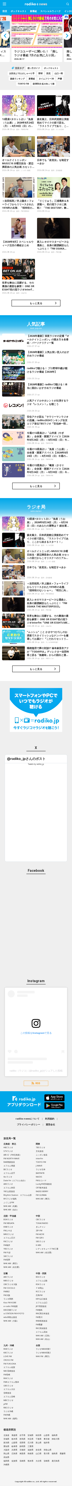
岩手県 (22, 1435)
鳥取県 (22, 1453)
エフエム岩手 (9, 1173)
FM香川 (39, 1317)
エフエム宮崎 (9, 1396)
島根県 (30, 1453)
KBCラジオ (8, 1352)
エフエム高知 (41, 1332)
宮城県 (30, 1435)
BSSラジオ (40, 1277)
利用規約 (49, 1118)
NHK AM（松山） (43, 1339)
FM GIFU (40, 1237)
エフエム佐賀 (9, 1367)
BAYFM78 (40, 1173)
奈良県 (38, 1449)
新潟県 (6, 1442)
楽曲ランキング (17, 78)
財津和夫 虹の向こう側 (43, 83)
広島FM (39, 1295)
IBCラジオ (7, 1169)
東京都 (46, 1439)
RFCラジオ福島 (10, 1198)
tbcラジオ (7, 1176)
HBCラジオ (8, 1147)
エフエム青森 (9, 1165)
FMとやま (7, 1230)
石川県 (30, 1442)
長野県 (22, 1442)
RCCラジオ (40, 1291)
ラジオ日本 (40, 1169)
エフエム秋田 (9, 1187)
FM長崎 (6, 1374)
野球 (40, 73)
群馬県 (22, 1439)
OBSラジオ (8, 1385)
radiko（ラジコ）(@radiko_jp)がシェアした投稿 (36, 1070)
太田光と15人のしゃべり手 (22, 73)
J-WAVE (39, 1165)
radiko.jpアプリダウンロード (36, 1101)
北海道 (6, 1435)
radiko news (36, 4)
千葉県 (38, 1439)
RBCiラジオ (8, 1407)
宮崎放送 (7, 1392)
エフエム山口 (41, 1302)
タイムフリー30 (46, 78)
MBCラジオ (8, 1400)
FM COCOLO (9, 1288)
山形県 (46, 1435)
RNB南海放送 (41, 1320)
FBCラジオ (8, 1241)
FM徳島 (39, 1310)
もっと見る (36, 303)
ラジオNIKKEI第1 (43, 1349)
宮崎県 (46, 1460)
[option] (36, 38)
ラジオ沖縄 (8, 1411)
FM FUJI (6, 1252)
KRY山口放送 (41, 1298)
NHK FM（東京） (43, 1356)
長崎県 (22, 1460)
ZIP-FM (39, 1230)
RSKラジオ (40, 1284)
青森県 (14, 1435)
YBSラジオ (8, 1248)
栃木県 (14, 1439)
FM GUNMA (41, 1195)
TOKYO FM (23, 83)
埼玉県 (30, 1439)
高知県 (6, 1457)
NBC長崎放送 (9, 1371)
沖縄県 (6, 1464)
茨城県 (6, 1439)
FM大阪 (6, 1295)
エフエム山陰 (41, 1280)
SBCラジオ (8, 1256)
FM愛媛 (39, 1324)
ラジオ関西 (8, 1298)
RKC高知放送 (41, 1328)
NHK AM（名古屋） (12, 1267)
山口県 (38, 1453)
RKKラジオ (8, 1378)
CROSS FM (8, 1360)
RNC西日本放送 (42, 1313)
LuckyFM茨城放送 (44, 1184)
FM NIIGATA (8, 1223)
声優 (60, 78)
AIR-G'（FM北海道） (12, 1154)
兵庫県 (14, 1449)
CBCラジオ (40, 1219)
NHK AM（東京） (43, 1198)
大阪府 (6, 1449)
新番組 (33, 11)
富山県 (38, 1442)
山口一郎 (59, 73)
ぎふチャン (40, 1226)
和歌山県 (47, 1449)
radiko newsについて (28, 1118)
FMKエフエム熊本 (11, 1382)
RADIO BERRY (42, 1191)
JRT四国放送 (41, 1306)
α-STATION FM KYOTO (13, 1313)
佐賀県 (14, 1460)
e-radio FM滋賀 (10, 1306)
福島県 (54, 1435)
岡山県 (6, 1453)
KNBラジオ (8, 1226)
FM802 (6, 1291)
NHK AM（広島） (43, 1335)
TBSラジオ (40, 1147)
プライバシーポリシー (28, 1124)
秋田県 (38, 1435)
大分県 (38, 1460)
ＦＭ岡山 (40, 1288)
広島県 (14, 1453)
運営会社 (50, 1124)
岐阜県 (14, 1446)
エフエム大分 (9, 1389)
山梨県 (14, 1442)
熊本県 (30, 1460)
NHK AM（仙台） (11, 1209)
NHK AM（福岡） (11, 1418)
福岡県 (6, 1460)
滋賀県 (30, 1449)
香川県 (46, 1453)
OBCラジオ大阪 (10, 1284)
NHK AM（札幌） (11, 1206)
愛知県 (6, 1446)
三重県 (30, 1446)
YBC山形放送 (9, 1191)
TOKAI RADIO (42, 1223)
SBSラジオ (40, 1241)
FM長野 (6, 1259)
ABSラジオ (8, 1184)
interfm (39, 1158)
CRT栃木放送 (41, 1187)
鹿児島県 (55, 1460)
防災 (5, 11)
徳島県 (54, 1453)
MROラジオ (8, 1234)
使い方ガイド (33, 68)
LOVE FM (7, 1356)
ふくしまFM (8, 1202)
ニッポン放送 (41, 1154)
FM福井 (6, 1245)
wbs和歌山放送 (10, 1317)
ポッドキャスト (19, 11)
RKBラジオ (8, 1349)
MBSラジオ (8, 1280)
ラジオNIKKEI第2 (43, 1352)
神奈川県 (55, 1439)
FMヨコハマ (41, 1180)
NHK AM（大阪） (11, 1320)
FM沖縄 (6, 1414)
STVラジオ (8, 1151)
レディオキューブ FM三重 (47, 1248)
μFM (5, 1404)
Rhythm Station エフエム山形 (17, 1195)
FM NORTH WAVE (11, 1158)
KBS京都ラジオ (10, 1310)
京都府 (22, 1449)
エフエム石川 (9, 1237)
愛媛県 (63, 1453)
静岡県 (22, 1446)
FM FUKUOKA (9, 1363)
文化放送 (40, 1151)
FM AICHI (40, 1234)
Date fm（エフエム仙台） (15, 1180)
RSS (37, 1083)
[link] (26, 759)
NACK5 (39, 1176)
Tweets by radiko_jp (36, 764)
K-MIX (38, 1245)
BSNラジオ (8, 1219)
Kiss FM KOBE (9, 1302)
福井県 (46, 1442)
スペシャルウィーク (50, 11)
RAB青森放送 (9, 1162)
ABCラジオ (8, 1277)
